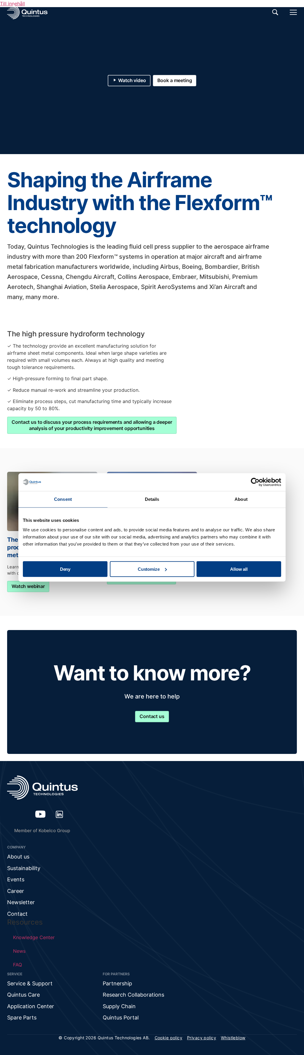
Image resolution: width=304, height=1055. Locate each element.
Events (15, 879)
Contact (17, 914)
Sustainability (23, 868)
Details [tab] (152, 499)
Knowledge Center (34, 937)
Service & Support (30, 983)
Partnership (117, 983)
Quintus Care (23, 995)
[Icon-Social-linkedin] (59, 814)
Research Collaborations (133, 995)
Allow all (239, 568)
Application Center (30, 1006)
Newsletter (21, 902)
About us (18, 856)
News (19, 951)
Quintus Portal (121, 1017)
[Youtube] (40, 814)
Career (15, 891)
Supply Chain (119, 1006)
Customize (149, 568)
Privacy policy (201, 1037)
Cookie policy (168, 1037)
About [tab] (241, 499)
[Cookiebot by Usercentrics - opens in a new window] (255, 482)
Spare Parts (22, 1017)
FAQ (17, 965)
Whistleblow (233, 1037)
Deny (65, 568)
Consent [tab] (63, 499)
